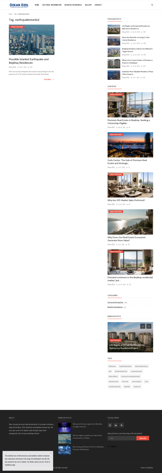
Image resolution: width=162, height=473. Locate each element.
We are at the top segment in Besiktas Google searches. (87, 425)
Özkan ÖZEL (12, 67)
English (113, 446)
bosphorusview (113, 381)
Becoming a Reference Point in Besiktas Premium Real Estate (88, 448)
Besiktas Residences (73, 4)
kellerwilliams (113, 376)
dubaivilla (127, 386)
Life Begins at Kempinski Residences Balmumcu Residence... (136, 27)
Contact (98, 4)
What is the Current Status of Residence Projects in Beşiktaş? (137, 61)
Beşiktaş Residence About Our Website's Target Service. (137, 50)
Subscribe (142, 438)
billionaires (112, 366)
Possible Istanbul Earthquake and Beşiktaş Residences (29, 61)
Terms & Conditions (147, 467)
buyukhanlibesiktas (125, 366)
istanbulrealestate (114, 386)
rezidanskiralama (136, 371)
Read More (48, 79)
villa (110, 371)
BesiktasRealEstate (121, 371)
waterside (125, 381)
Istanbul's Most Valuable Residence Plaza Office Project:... (137, 72)
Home (37, 4)
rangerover (137, 386)
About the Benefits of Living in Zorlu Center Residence (135, 38)
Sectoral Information (51, 4)
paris (146, 381)
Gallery (88, 4)
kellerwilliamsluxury (141, 366)
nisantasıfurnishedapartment (130, 376)
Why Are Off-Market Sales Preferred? (126, 200)
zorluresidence (136, 381)
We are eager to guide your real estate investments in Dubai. (87, 436)
